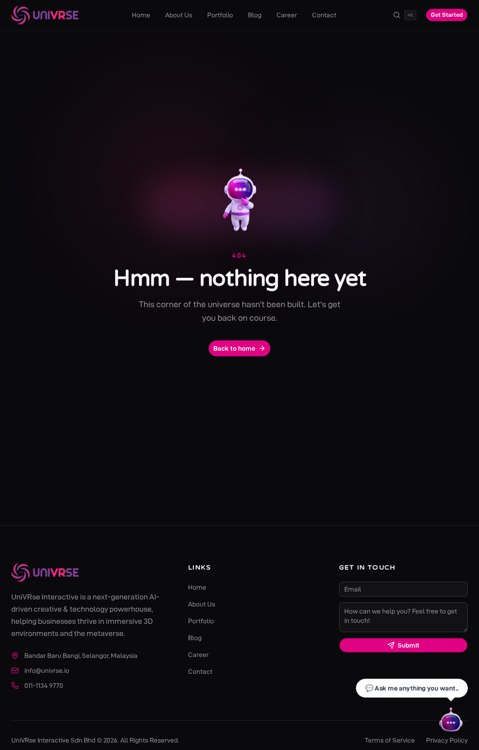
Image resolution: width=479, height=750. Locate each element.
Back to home (234, 348)
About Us (178, 15)
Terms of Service (390, 740)
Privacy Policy (447, 740)
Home (141, 15)
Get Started (447, 14)
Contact (324, 15)
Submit (409, 645)
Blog (254, 15)
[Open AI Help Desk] (451, 722)
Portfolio (220, 15)
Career (286, 15)
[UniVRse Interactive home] (45, 15)
